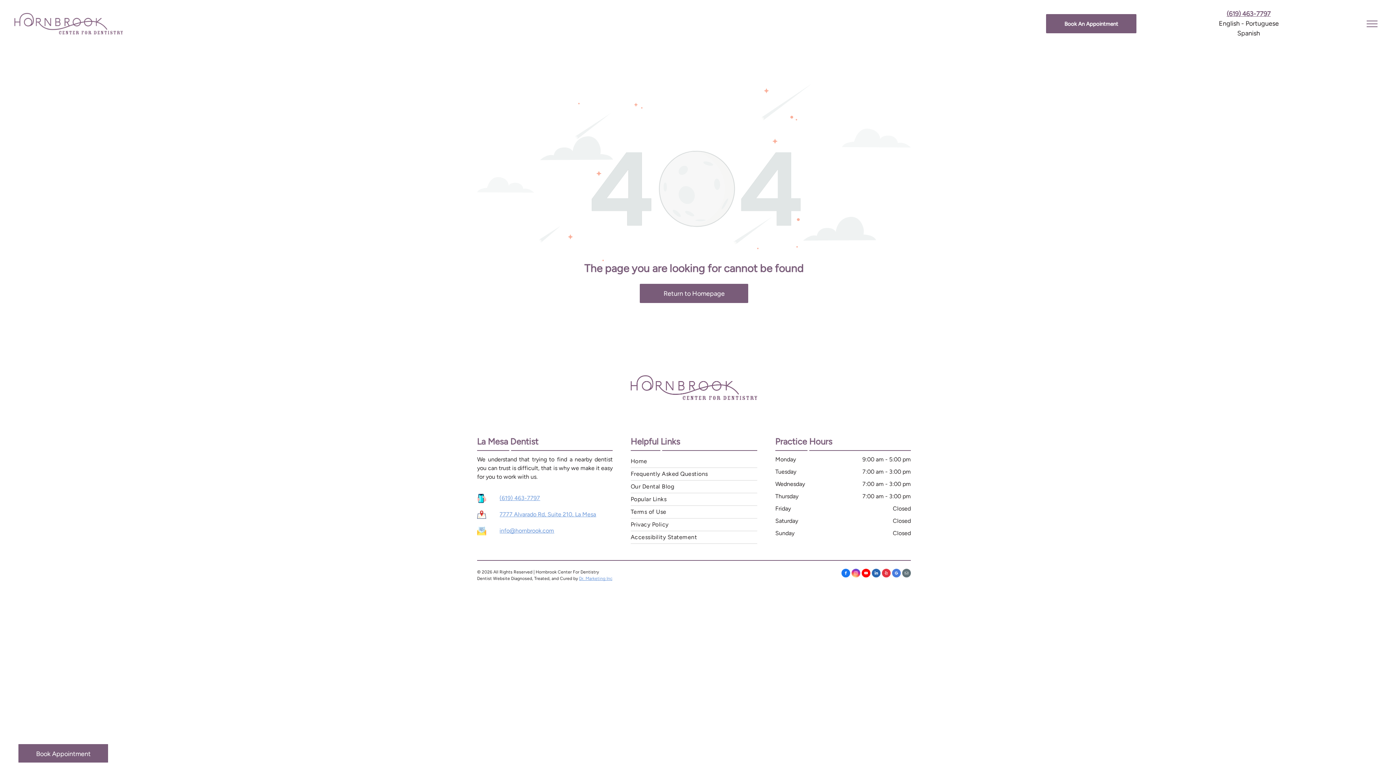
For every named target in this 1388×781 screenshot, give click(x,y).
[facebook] (845, 574)
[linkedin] (876, 574)
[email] (906, 574)
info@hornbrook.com (527, 530)
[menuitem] (694, 461)
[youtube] (866, 574)
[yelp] (886, 574)
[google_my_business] (896, 574)
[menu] (1372, 23)
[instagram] (856, 574)
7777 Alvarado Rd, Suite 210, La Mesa (548, 514)
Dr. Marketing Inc (595, 578)
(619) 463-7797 (520, 498)
